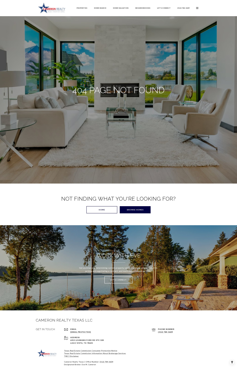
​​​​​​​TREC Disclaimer (71, 356)
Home (102, 210)
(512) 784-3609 (183, 8)
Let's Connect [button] (118, 280)
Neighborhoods (142, 8)
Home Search (100, 8)
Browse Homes (135, 210)
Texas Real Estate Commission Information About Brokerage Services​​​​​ (95, 353)
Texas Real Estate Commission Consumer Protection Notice (90, 351)
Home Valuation (120, 8)
